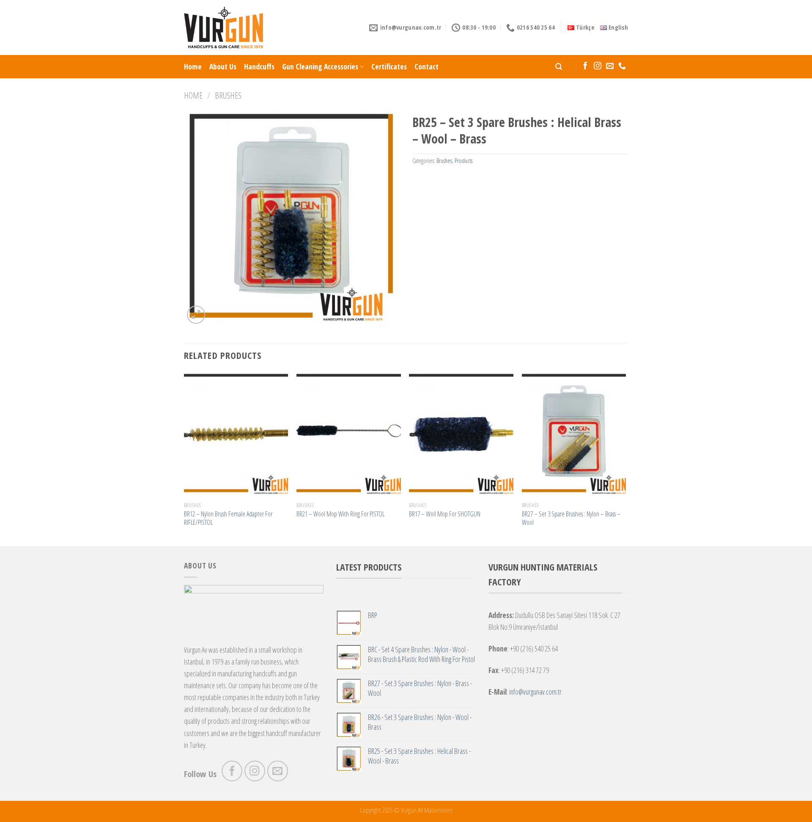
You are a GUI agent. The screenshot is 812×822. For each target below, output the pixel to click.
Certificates (389, 66)
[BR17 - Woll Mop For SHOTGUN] (461, 434)
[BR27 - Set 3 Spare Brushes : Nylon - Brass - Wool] (574, 434)
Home (193, 66)
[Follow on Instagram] (597, 66)
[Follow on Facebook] (585, 66)
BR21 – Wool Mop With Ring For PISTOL (340, 514)
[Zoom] (196, 315)
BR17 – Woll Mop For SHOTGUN (444, 514)
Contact (426, 66)
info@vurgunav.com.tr (535, 692)
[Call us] (622, 66)
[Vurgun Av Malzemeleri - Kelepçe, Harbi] (223, 28)
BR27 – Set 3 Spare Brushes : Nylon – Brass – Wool (571, 518)
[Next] (625, 458)
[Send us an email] (610, 66)
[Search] (558, 66)
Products (463, 161)
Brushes (228, 95)
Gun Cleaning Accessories (320, 66)
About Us (222, 66)
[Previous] (184, 458)
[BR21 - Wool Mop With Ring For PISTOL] (348, 434)
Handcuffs (259, 66)
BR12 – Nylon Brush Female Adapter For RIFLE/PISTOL (228, 518)
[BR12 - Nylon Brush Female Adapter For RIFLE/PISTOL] (236, 434)
